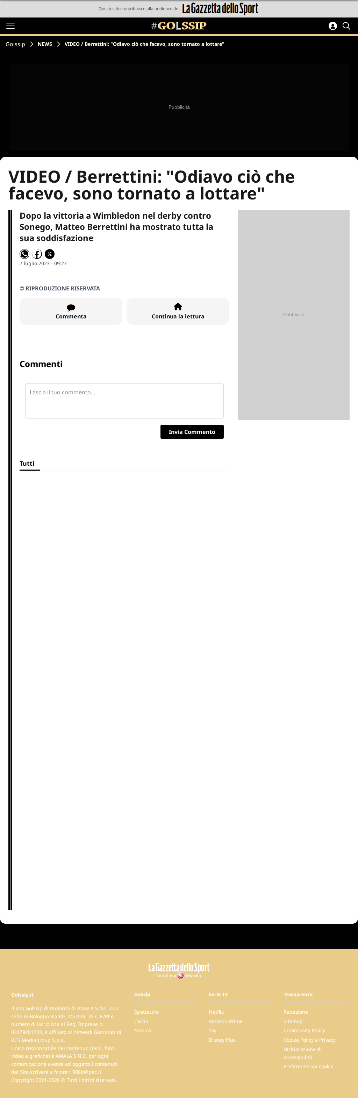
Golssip (15, 44)
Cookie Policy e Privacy (310, 1039)
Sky (212, 1030)
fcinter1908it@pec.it (77, 1072)
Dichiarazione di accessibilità (303, 1053)
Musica (142, 1030)
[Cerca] (347, 26)
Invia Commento (192, 432)
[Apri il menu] (10, 26)
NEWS (45, 44)
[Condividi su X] (50, 254)
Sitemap (293, 1021)
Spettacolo (146, 1011)
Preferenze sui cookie (309, 1066)
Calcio (141, 1021)
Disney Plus (222, 1039)
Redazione (296, 1011)
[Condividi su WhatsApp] (24, 254)
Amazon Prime (226, 1021)
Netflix (216, 1011)
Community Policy (304, 1030)
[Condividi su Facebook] (37, 254)
